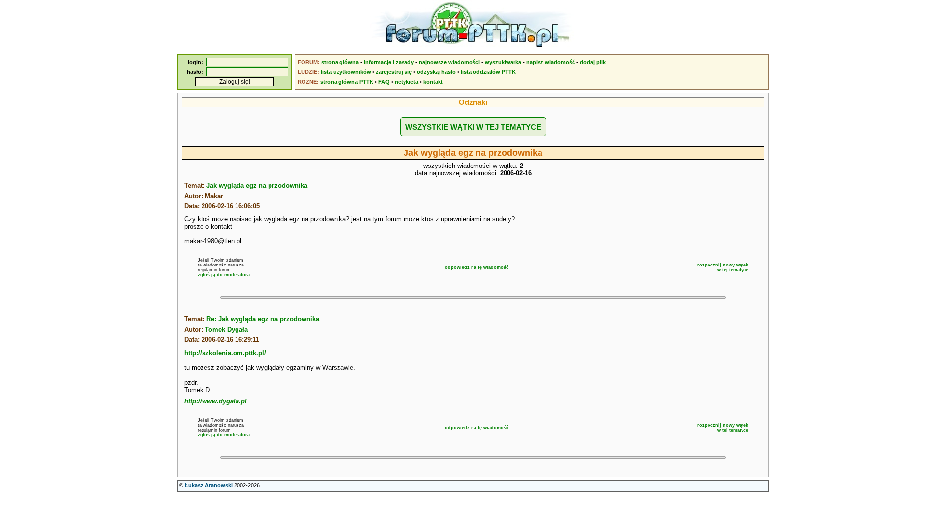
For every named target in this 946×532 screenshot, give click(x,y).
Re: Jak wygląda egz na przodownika (262, 319)
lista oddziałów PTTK (488, 72)
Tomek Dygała (226, 329)
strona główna (340, 62)
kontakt (433, 82)
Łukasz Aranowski (209, 485)
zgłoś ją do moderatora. (224, 274)
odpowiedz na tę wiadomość (476, 267)
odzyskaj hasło (436, 72)
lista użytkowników (346, 72)
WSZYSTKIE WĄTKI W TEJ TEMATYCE (473, 127)
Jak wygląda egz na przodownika (256, 185)
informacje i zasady (389, 62)
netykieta (406, 82)
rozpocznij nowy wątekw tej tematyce (722, 267)
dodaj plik (593, 62)
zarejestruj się (394, 72)
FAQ (384, 82)
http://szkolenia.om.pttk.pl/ (225, 353)
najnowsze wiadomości (449, 62)
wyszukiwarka (503, 62)
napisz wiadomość (550, 62)
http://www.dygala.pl (215, 401)
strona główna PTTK (346, 82)
